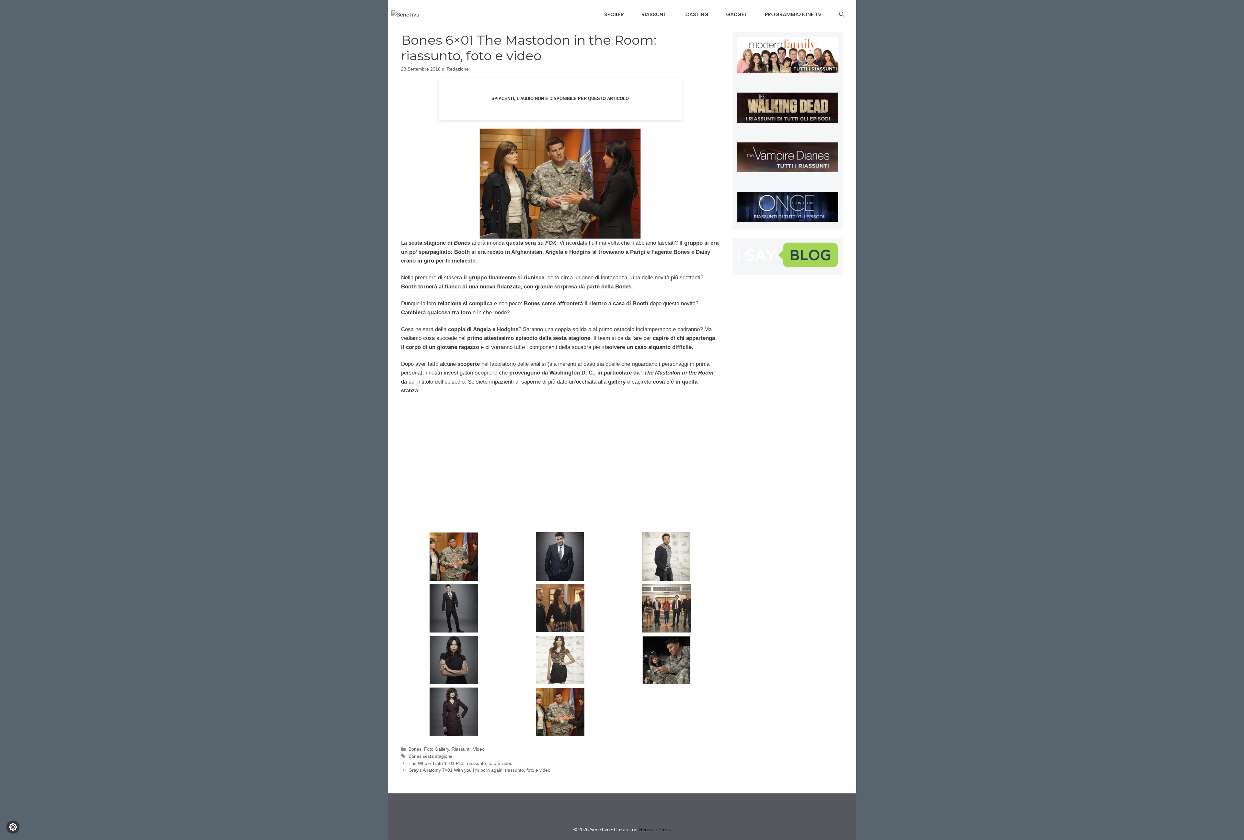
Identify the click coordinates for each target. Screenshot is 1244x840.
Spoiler (614, 14)
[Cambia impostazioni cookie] (12, 827)
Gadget (736, 14)
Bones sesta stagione (431, 756)
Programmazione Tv (793, 14)
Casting (696, 14)
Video (479, 749)
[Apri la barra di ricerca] (841, 14)
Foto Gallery (436, 749)
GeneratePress (655, 829)
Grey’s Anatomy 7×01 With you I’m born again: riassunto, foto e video (479, 770)
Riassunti (654, 14)
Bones (415, 749)
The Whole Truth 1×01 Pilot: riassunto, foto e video (461, 763)
